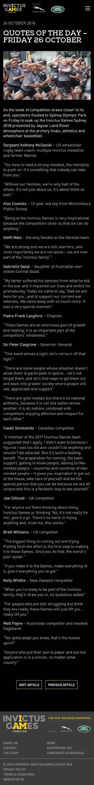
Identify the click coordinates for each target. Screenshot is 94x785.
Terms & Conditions (18, 774)
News (51, 743)
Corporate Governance (65, 753)
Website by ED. (14, 779)
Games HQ (10, 743)
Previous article (61, 685)
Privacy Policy (14, 769)
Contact (10, 748)
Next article (29, 685)
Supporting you (59, 748)
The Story (11, 753)
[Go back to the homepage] (14, 8)
